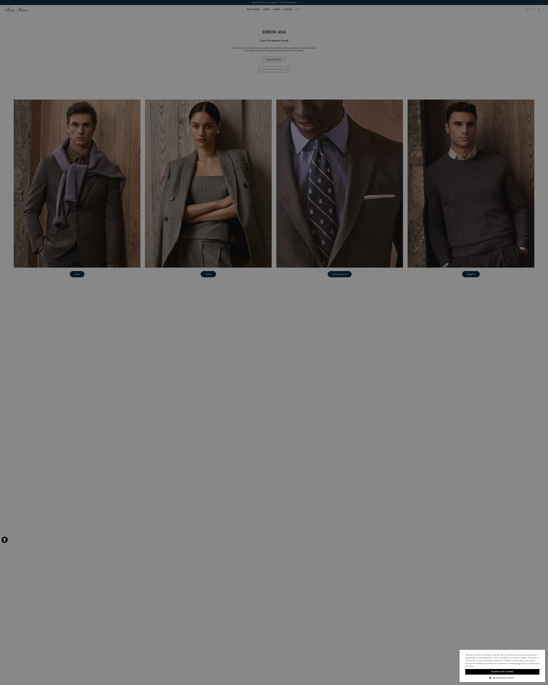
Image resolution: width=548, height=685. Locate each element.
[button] (502, 677)
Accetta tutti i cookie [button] (502, 671)
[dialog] (274, 342)
